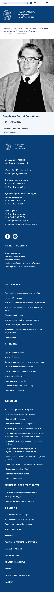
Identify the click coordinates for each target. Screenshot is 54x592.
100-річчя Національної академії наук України (25, 302)
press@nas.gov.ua (21, 220)
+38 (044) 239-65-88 (15, 217)
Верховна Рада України (15, 256)
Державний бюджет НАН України (19, 519)
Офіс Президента (12, 253)
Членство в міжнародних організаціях (21, 492)
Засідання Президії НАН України (19, 409)
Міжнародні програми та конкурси (19, 501)
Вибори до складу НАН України (18, 524)
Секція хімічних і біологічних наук (19, 366)
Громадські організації (14, 390)
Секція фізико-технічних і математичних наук (24, 362)
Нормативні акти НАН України (18, 514)
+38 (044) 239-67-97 (15, 213)
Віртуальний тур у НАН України (18, 324)
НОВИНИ (9, 535)
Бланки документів (13, 529)
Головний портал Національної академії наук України (25, 28)
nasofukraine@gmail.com (24, 223)
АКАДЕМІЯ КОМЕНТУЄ (15, 562)
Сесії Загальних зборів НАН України (20, 414)
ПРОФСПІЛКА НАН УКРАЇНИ (17, 575)
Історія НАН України (13, 298)
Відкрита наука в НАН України (18, 469)
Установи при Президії (15, 376)
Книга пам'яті (10, 337)
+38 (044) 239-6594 (15, 200)
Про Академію (9, 31)
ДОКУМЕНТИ (11, 508)
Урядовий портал (12, 259)
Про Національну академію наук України (22, 293)
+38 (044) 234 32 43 (21, 169)
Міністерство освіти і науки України (20, 266)
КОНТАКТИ (10, 568)
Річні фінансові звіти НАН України (19, 423)
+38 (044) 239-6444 (15, 183)
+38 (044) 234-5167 (15, 203)
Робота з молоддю (13, 478)
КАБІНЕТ (9, 582)
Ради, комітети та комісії (15, 381)
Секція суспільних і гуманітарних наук (20, 371)
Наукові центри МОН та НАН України (21, 385)
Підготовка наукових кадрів (17, 473)
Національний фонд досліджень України (22, 263)
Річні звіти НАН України (15, 419)
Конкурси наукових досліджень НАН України (24, 464)
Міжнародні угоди (13, 496)
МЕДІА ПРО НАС (12, 555)
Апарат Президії (12, 357)
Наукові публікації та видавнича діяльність (23, 428)
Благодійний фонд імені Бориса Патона (22, 320)
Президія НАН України (14, 352)
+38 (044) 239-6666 (15, 186)
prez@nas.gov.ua (20, 173)
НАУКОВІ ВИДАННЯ (13, 548)
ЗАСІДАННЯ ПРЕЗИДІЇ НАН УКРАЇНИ (21, 542)
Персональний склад (26, 31)
